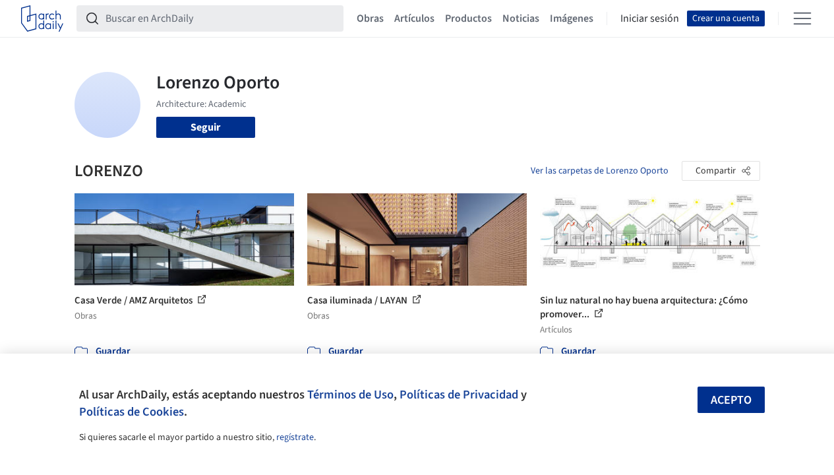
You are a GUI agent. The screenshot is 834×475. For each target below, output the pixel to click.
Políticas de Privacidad (459, 394)
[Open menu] (802, 18)
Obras (370, 18)
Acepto (731, 400)
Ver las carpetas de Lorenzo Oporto (600, 170)
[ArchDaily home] (42, 18)
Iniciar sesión (649, 18)
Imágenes (571, 18)
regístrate (295, 437)
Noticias (520, 18)
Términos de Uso (350, 394)
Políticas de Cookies (131, 411)
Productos (468, 18)
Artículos (414, 18)
